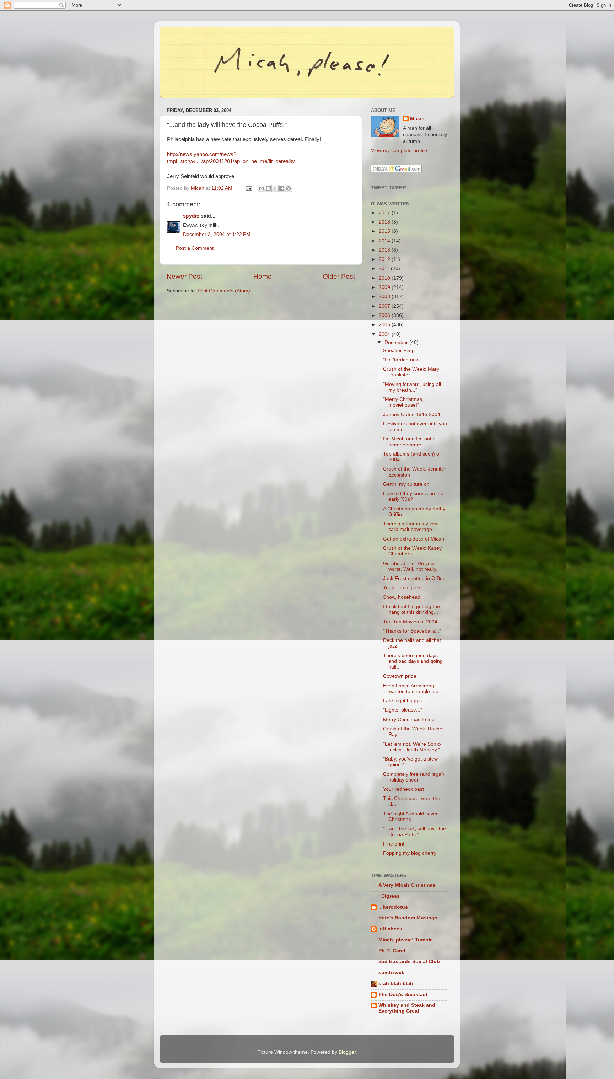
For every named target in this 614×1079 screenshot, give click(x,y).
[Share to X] (275, 188)
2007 (385, 306)
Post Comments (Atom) (224, 291)
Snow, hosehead (401, 597)
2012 (385, 259)
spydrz (191, 216)
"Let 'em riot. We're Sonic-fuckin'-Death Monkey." (412, 746)
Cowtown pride (399, 676)
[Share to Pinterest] (288, 188)
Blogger (347, 1052)
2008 (385, 296)
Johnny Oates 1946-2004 (411, 414)
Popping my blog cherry (409, 853)
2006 (385, 315)
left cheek (390, 929)
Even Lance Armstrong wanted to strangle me (410, 688)
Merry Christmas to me (409, 719)
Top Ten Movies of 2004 (410, 621)
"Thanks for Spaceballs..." (412, 631)
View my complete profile (399, 150)
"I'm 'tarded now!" (402, 360)
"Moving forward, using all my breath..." (412, 387)
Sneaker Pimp (399, 350)
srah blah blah (395, 983)
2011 (385, 268)
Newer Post (184, 276)
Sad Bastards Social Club (409, 961)
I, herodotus (393, 907)
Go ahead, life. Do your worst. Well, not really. (410, 566)
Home (262, 276)
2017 (385, 212)
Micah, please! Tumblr (405, 940)
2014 (385, 240)
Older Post (339, 276)
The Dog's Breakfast (402, 994)
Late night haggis (402, 700)
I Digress (389, 896)
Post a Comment (195, 248)
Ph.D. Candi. (393, 951)
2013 (385, 250)
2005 (385, 324)
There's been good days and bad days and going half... (413, 661)
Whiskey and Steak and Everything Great (406, 1008)
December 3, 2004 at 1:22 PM (217, 234)
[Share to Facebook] (281, 188)
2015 (385, 231)
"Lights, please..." (402, 710)
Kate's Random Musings (407, 917)
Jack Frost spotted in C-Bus (414, 578)
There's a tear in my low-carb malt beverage (411, 526)
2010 (385, 278)
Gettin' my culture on (406, 484)
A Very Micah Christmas (406, 885)
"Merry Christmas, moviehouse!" (403, 402)
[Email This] (261, 188)
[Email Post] (248, 188)
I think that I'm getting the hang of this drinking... (411, 609)
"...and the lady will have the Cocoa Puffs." (414, 831)
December (396, 342)
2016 (385, 222)
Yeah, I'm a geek (402, 587)
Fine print (393, 844)
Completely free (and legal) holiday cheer (413, 777)
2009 (385, 287)
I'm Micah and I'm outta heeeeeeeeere (409, 441)
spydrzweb (391, 972)
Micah (417, 118)
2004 (385, 334)
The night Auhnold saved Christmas (411, 816)
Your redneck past (403, 789)
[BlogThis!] (268, 188)
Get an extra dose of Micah (413, 539)
